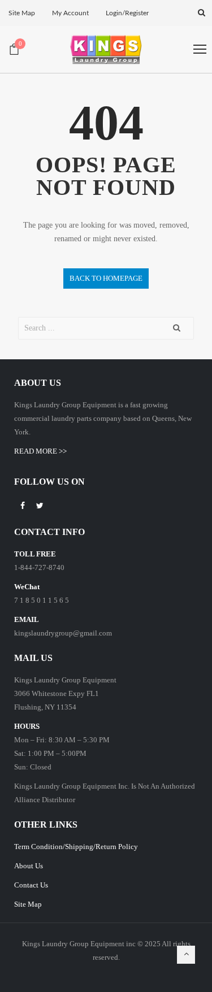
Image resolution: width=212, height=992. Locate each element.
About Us (28, 866)
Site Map (28, 904)
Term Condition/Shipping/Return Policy (76, 846)
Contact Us (31, 885)
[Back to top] (186, 955)
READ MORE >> (40, 451)
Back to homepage (106, 278)
